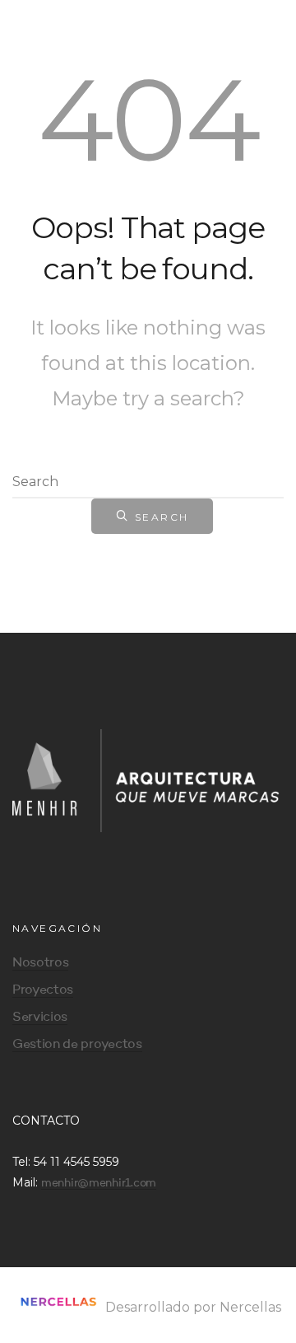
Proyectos (42, 990)
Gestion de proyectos (77, 1044)
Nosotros (40, 963)
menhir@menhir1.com (98, 1183)
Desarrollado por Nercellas (191, 1307)
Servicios (39, 1017)
